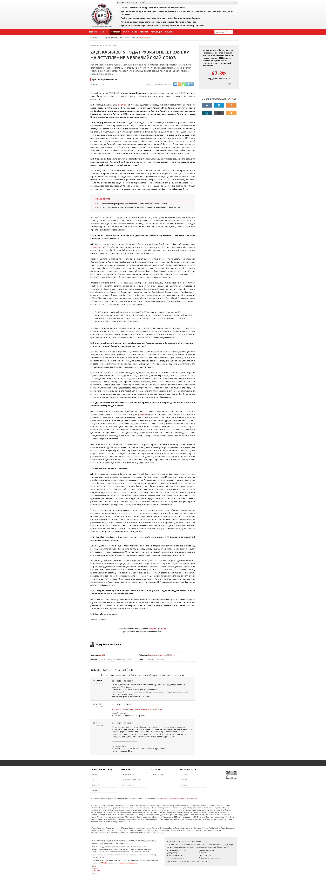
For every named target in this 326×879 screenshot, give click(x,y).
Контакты (184, 775)
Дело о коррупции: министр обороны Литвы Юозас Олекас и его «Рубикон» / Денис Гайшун (141, 207)
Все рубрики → (146, 37)
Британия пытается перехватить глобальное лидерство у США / (162, 25)
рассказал (142, 414)
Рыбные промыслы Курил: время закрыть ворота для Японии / (160, 18)
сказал (97, 247)
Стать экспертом (127, 785)
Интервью (115, 32)
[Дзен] (219, 113)
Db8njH (99, 681)
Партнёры (184, 780)
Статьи (126, 32)
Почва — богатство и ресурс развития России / (153, 7)
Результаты (231, 83)
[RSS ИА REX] (231, 113)
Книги (134, 32)
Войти (233, 2)
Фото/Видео (156, 32)
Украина (95, 780)
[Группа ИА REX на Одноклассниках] (231, 105)
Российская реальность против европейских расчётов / (158, 22)
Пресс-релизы (95, 37)
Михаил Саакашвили (156, 659)
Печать (150, 84)
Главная (93, 45)
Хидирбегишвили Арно (108, 644)
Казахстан (95, 790)
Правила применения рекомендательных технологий (176, 798)
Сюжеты (144, 32)
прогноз (122, 104)
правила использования (128, 863)
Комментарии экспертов (130, 780)
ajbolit (98, 704)
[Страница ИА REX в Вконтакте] (207, 105)
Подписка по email (158, 775)
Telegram (106, 37)
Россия (94, 775)
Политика (115, 37)
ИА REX (102, 655)
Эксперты (103, 32)
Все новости (102, 45)
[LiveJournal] (207, 113)
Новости (93, 32)
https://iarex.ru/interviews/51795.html (161, 655)
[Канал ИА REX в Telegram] (219, 105)
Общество (134, 37)
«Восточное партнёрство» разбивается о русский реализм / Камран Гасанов (134, 204)
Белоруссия (96, 785)
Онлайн (168, 32)
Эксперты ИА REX (127, 775)
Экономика (124, 37)
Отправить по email (164, 84)
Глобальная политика (124, 659)
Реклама (184, 785)
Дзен (164, 628)
